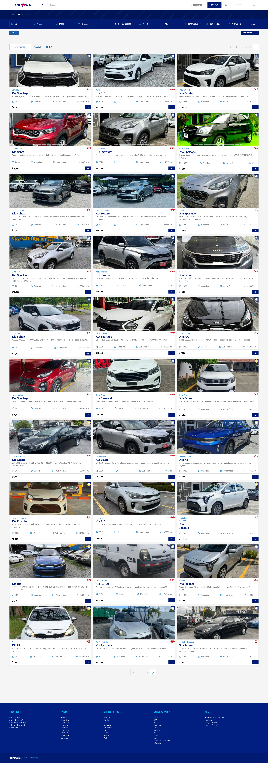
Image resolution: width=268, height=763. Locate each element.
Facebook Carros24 (212, 725)
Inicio (13, 14)
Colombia (64, 733)
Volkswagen (108, 725)
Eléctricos (157, 743)
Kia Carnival (104, 398)
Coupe (156, 728)
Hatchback (157, 725)
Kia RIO (100, 93)
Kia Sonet (18, 152)
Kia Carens (103, 275)
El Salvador (65, 730)
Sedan (156, 717)
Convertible (158, 730)
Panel (156, 735)
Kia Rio (16, 583)
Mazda (106, 735)
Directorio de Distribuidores (214, 717)
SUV (155, 720)
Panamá (64, 717)
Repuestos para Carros (162, 740)
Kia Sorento (103, 213)
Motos (156, 738)
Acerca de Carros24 (16, 720)
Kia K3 (183, 459)
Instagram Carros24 (212, 722)
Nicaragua (64, 725)
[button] (87, 70)
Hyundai (107, 717)
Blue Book (208, 720)
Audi (105, 738)
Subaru (106, 730)
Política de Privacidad (17, 725)
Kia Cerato (18, 459)
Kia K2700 (102, 583)
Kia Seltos (185, 275)
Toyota (106, 720)
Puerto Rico (65, 735)
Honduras (64, 728)
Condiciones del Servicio (18, 722)
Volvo (106, 722)
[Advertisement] (51, 687)
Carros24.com (14, 717)
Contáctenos (13, 728)
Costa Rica (65, 720)
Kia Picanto (19, 521)
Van (155, 733)
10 (250, 47)
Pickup (156, 722)
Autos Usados (24, 14)
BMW (106, 733)
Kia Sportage (20, 93)
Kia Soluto (186, 93)
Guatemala (65, 722)
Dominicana (65, 738)
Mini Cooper (108, 728)
